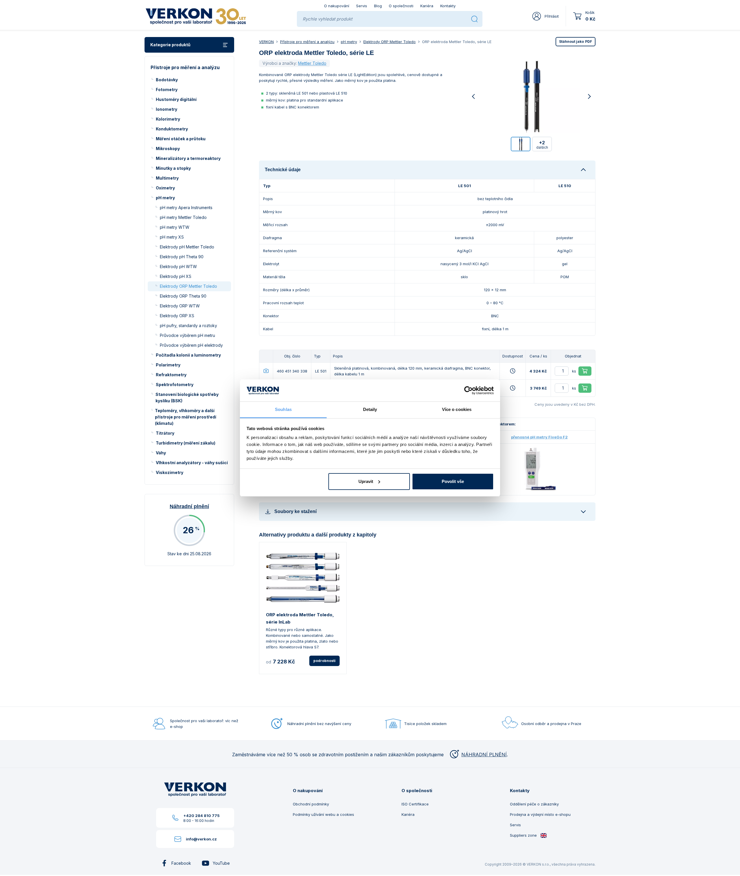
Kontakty (448, 5)
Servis (361, 5)
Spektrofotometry (174, 384)
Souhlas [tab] (283, 409)
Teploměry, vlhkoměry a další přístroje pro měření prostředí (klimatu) (185, 417)
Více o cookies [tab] (456, 409)
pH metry (165, 197)
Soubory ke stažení (295, 511)
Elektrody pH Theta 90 (182, 256)
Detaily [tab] (370, 409)
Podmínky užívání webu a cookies (323, 814)
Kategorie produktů (170, 44)
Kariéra (426, 5)
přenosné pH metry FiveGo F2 (539, 437)
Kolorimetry (168, 119)
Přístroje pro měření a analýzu (307, 41)
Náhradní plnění (189, 506)
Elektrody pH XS (175, 276)
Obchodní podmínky (311, 804)
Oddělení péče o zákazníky (534, 804)
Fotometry (166, 89)
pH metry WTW (174, 227)
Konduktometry (172, 128)
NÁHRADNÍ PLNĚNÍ (484, 754)
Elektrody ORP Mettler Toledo (188, 286)
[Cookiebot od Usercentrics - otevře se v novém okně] (468, 390)
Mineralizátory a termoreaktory (188, 158)
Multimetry (167, 178)
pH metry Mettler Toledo (183, 217)
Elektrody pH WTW (178, 266)
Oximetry (165, 187)
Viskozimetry (169, 472)
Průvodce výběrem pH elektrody (191, 345)
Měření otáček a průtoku (181, 138)
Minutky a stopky (173, 168)
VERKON (266, 41)
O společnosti (401, 5)
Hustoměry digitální (176, 99)
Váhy (161, 452)
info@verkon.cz (201, 839)
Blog (378, 5)
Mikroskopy (168, 148)
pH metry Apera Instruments (186, 207)
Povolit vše (453, 481)
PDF (575, 41)
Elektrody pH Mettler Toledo (187, 246)
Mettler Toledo (312, 63)
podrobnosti (324, 661)
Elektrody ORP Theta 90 (183, 296)
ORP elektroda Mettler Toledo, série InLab (300, 618)
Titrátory (165, 433)
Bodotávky (167, 79)
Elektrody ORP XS (177, 315)
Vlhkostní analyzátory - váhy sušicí (192, 462)
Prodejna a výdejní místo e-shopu (540, 814)
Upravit (365, 481)
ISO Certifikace (415, 804)
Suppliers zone (524, 835)
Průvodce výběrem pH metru (187, 335)
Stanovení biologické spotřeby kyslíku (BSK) (187, 397)
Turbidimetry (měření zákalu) (185, 442)
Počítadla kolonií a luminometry (188, 355)
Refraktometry (171, 374)
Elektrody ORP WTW (180, 305)
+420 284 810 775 (201, 815)
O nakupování (336, 5)
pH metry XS (172, 237)
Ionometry (166, 109)
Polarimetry (168, 364)
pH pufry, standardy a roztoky (188, 325)
